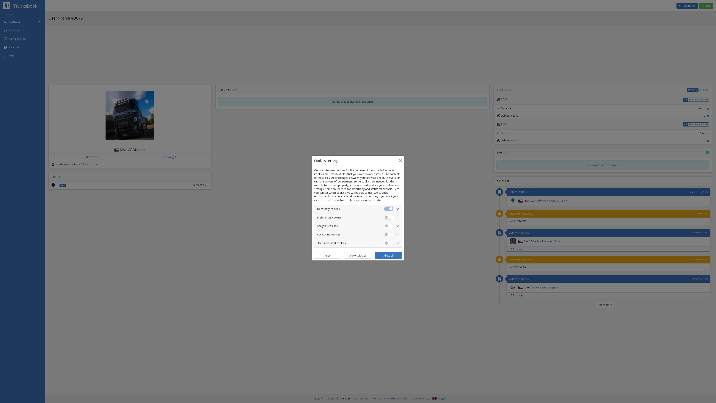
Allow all (388, 255)
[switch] (388, 217)
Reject (327, 255)
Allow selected (358, 255)
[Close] (400, 160)
